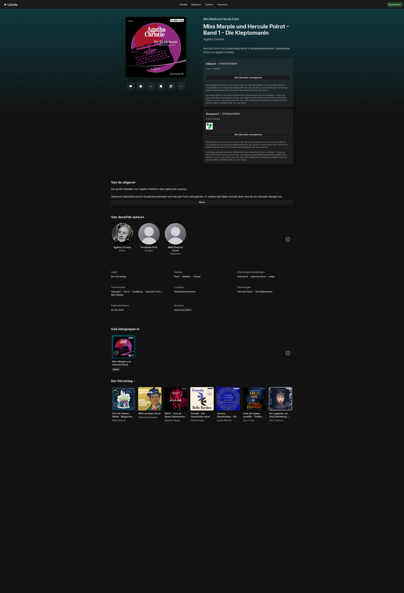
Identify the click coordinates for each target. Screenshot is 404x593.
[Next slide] (287, 239)
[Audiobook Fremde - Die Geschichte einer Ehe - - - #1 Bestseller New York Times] (202, 399)
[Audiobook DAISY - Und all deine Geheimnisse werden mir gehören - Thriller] (176, 399)
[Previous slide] (116, 239)
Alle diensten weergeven (248, 77)
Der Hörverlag (118, 276)
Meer (202, 202)
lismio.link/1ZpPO (182, 310)
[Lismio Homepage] (10, 4)
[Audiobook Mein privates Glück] (150, 399)
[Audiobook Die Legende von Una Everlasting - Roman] (280, 399)
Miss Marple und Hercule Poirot (221, 18)
